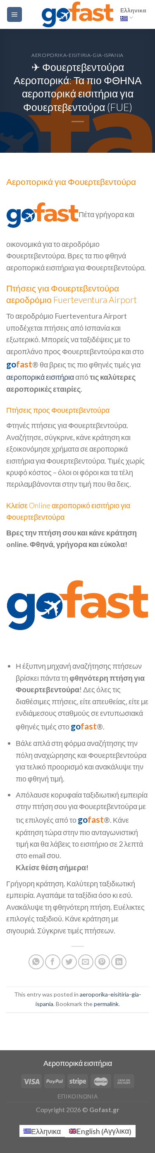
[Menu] (14, 14)
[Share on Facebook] (52, 962)
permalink (106, 1003)
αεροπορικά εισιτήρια (40, 376)
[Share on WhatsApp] (36, 962)
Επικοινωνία (77, 1096)
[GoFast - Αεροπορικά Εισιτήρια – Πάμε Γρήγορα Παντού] (77, 14)
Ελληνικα (133, 10)
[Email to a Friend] (85, 962)
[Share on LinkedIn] (118, 962)
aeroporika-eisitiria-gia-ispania (77, 55)
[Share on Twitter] (69, 962)
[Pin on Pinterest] (102, 962)
